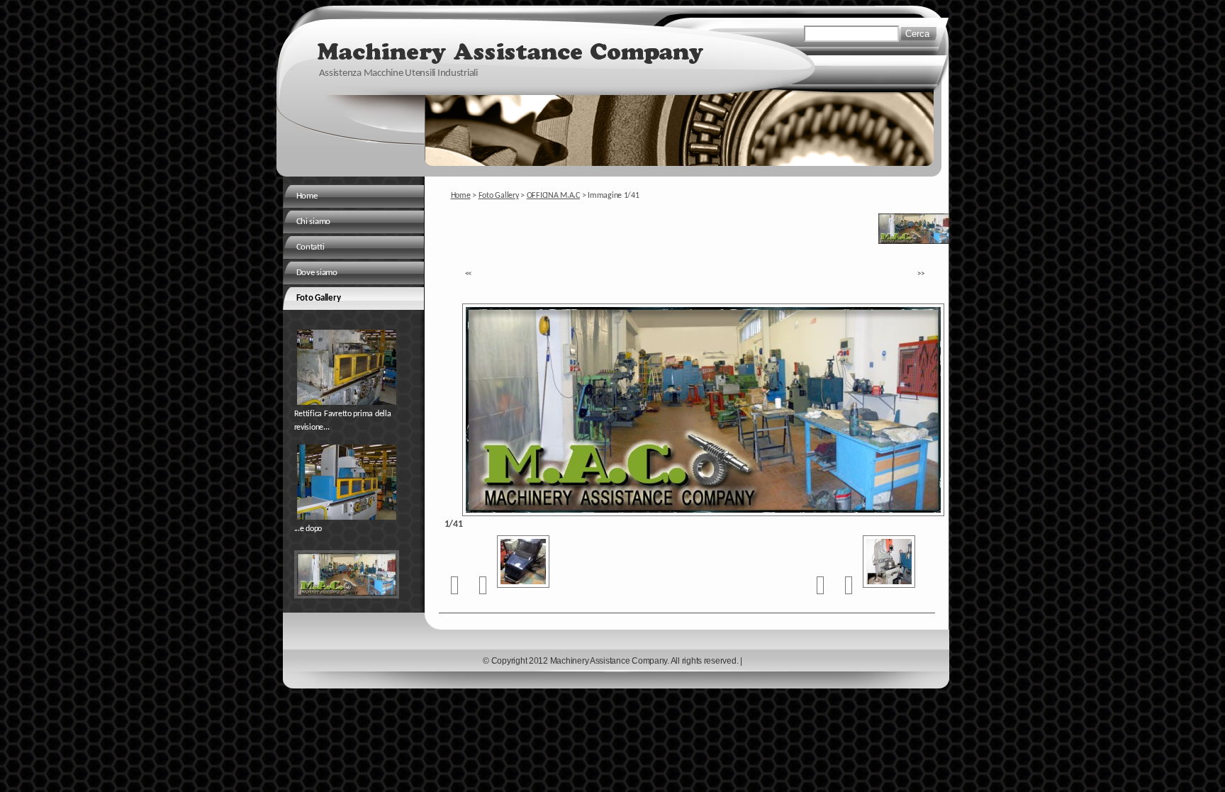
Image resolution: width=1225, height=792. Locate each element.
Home (461, 195)
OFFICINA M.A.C (553, 195)
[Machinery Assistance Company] (512, 49)
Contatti (310, 247)
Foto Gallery (499, 195)
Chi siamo (313, 221)
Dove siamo (316, 272)
